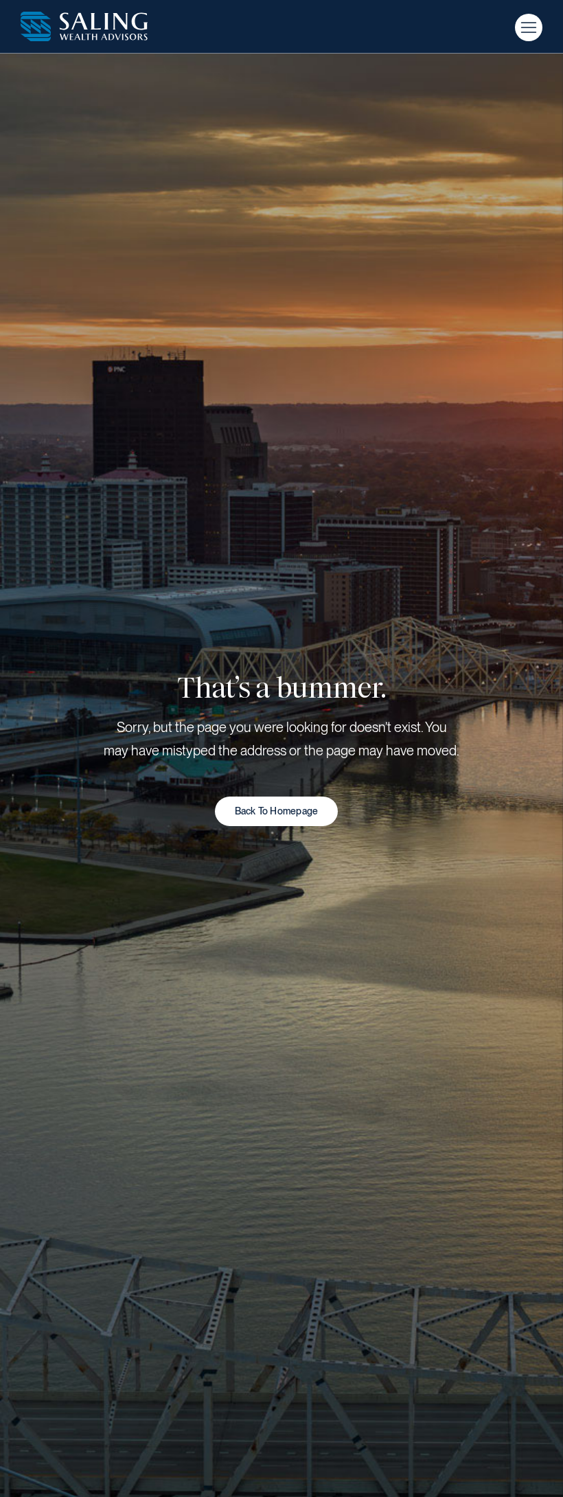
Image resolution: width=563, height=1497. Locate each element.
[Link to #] (528, 27)
